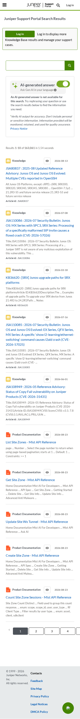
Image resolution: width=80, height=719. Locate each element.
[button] (68, 708)
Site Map (36, 688)
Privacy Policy (40, 696)
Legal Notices (39, 704)
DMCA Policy (39, 711)
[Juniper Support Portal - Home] (40, 5)
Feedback (37, 681)
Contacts (36, 673)
